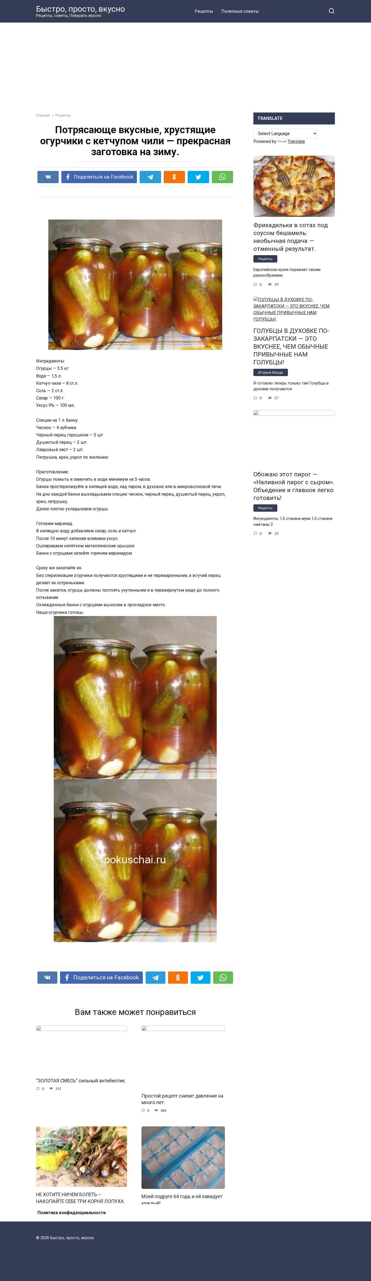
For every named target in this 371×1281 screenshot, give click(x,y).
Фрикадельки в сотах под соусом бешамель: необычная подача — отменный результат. (290, 236)
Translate (296, 141)
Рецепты (204, 11)
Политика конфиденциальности (71, 1212)
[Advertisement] (185, 64)
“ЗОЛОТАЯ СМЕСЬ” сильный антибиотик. (81, 1080)
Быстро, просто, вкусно (80, 9)
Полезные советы (240, 11)
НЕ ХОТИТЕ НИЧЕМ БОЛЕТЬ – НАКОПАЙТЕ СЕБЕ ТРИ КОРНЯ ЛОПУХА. (80, 1198)
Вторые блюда (270, 372)
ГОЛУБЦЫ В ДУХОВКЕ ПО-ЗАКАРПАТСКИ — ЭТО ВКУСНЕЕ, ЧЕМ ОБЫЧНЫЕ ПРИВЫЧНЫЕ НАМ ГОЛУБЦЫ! (291, 346)
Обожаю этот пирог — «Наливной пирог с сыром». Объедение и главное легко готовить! (294, 486)
